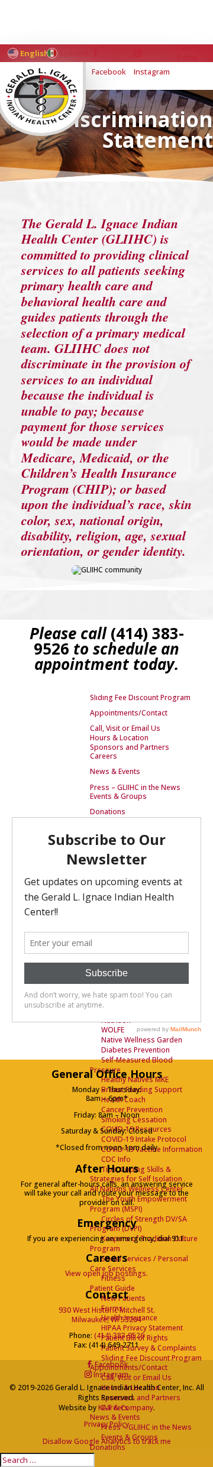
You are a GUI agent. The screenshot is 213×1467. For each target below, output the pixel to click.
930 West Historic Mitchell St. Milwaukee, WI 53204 (107, 1314)
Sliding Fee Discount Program (151, 1358)
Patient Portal (189, 53)
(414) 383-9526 (119, 1335)
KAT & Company (125, 1408)
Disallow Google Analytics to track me (107, 1441)
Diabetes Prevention (135, 1050)
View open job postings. (106, 1273)
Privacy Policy (106, 1424)
